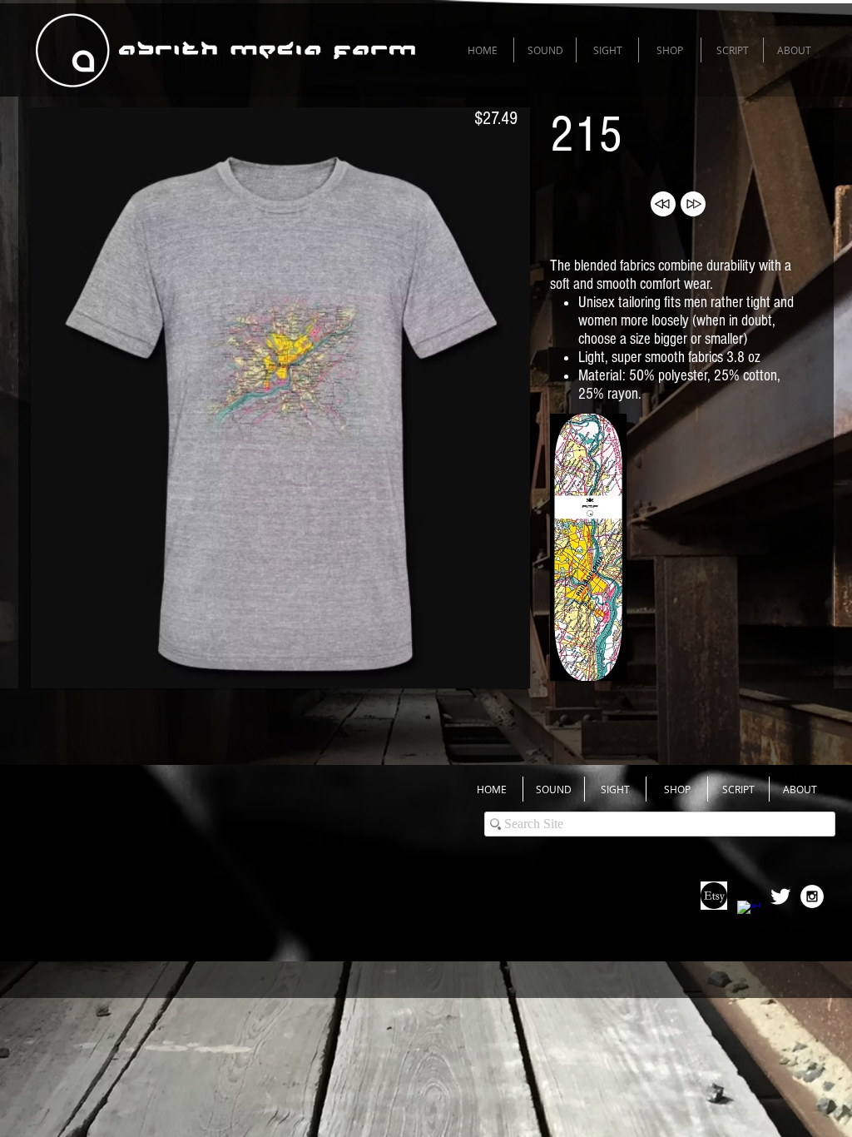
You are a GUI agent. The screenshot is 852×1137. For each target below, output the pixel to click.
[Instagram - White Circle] (812, 896)
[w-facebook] (748, 912)
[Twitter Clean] (780, 896)
